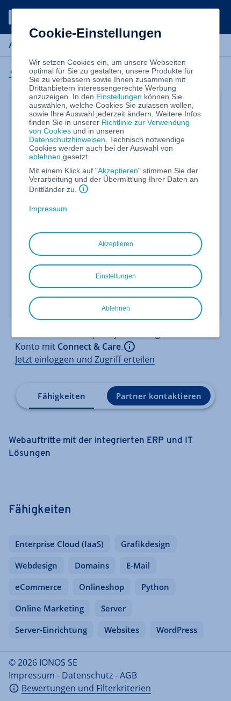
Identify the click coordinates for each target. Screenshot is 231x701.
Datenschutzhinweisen (67, 139)
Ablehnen (116, 308)
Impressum (48, 208)
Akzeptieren (118, 170)
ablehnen (45, 156)
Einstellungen (119, 96)
